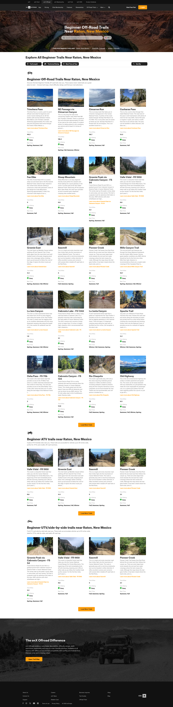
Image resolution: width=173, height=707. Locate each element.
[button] (34, 64)
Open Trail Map (33, 659)
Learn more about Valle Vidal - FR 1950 (133, 189)
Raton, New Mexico (82, 48)
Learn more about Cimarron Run (102, 120)
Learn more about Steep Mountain (71, 189)
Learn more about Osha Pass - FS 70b (40, 387)
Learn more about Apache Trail (133, 320)
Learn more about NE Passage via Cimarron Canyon (71, 120)
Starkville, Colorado (98, 48)
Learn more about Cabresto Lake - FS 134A (71, 320)
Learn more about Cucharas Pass (133, 120)
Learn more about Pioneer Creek (102, 256)
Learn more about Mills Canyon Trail (133, 256)
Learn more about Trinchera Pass (40, 120)
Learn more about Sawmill (71, 256)
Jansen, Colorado (113, 48)
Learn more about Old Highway (133, 387)
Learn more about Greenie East (40, 256)
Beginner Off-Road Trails (71, 23)
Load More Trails (86, 425)
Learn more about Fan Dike (40, 189)
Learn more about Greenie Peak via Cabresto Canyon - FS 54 (102, 189)
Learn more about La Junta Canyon (102, 320)
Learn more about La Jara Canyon (40, 320)
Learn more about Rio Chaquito (102, 387)
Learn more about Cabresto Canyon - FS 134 (71, 387)
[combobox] (83, 38)
